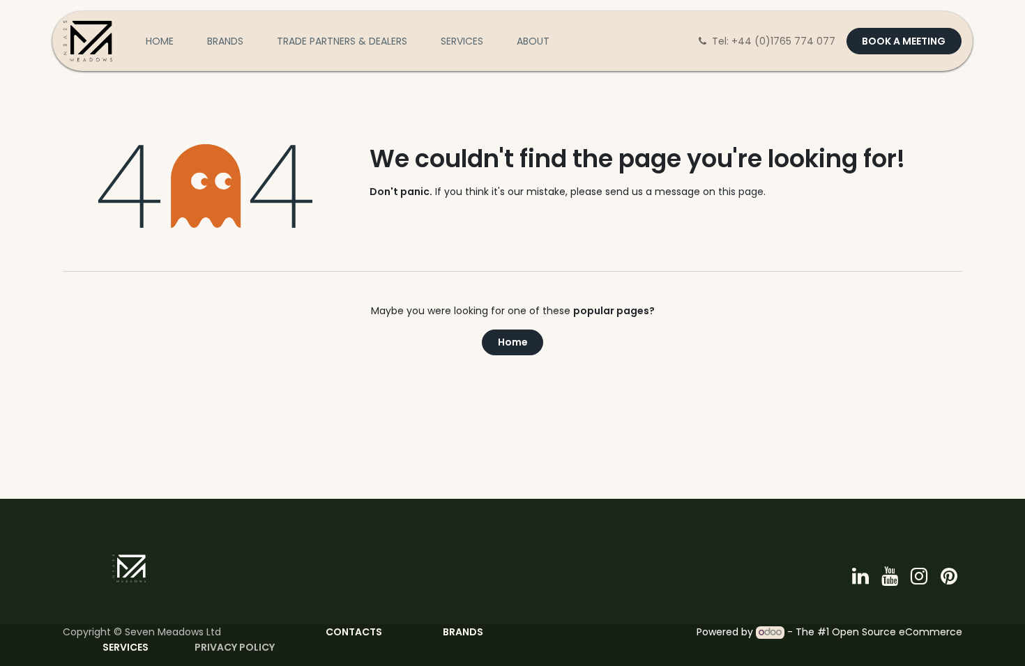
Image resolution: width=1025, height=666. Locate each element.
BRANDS (463, 632)
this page (741, 192)
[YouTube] (890, 576)
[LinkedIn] (860, 576)
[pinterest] (949, 576)
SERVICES (126, 647)
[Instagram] (919, 576)
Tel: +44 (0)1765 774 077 (775, 41)
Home (513, 342)
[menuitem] (159, 41)
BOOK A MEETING (904, 41)
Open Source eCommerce (897, 632)
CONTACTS (354, 632)
